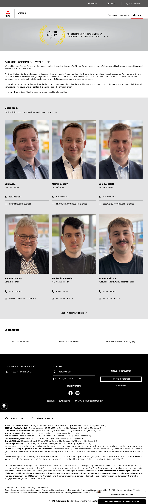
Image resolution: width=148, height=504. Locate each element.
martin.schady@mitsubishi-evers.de (71, 204)
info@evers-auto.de (65, 298)
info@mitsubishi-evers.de (20, 204)
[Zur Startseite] (22, 13)
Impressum (50, 401)
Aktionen (124, 15)
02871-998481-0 (15, 197)
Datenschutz (64, 401)
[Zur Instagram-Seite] (77, 393)
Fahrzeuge (112, 15)
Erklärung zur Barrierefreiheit (89, 401)
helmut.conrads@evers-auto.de (23, 298)
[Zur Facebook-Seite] (70, 393)
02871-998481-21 (109, 197)
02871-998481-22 (62, 197)
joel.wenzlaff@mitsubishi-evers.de (118, 204)
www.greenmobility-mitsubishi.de (53, 92)
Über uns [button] (137, 15)
